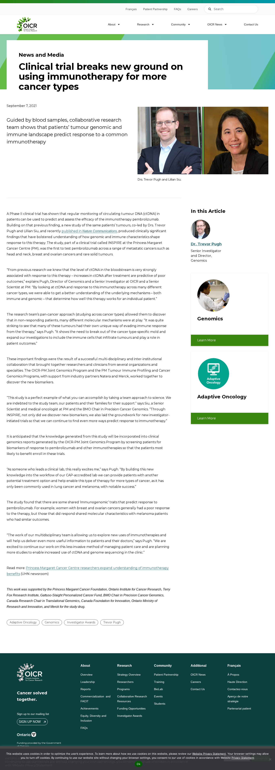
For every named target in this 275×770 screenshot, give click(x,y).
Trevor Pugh (112, 622)
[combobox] (231, 9)
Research (143, 24)
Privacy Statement (243, 757)
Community (178, 24)
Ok (138, 764)
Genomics (52, 622)
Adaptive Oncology (23, 622)
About (111, 24)
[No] (270, 759)
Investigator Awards (81, 622)
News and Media (41, 54)
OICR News (214, 24)
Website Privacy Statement (209, 753)
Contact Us (251, 24)
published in (89, 231)
